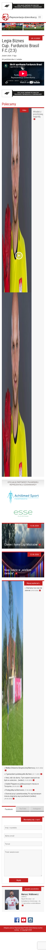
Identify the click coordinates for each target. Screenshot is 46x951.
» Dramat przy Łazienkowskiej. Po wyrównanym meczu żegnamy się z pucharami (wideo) (22, 796)
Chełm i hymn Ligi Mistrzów (21, 544)
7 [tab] (37, 28)
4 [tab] (31, 28)
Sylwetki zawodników (32, 889)
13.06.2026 (34, 526)
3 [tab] (29, 28)
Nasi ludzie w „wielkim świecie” (17, 571)
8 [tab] (39, 28)
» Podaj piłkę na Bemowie (18, 790)
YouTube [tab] (22, 808)
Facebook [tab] (9, 809)
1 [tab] (25, 28)
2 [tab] (27, 28)
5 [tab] (33, 28)
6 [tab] (35, 28)
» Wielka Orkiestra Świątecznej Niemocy (23, 768)
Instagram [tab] (37, 808)
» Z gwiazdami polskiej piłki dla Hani (22, 774)
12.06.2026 (34, 555)
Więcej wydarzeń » (33, 583)
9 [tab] (41, 28)
